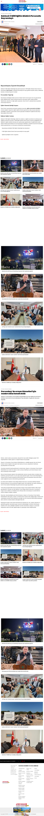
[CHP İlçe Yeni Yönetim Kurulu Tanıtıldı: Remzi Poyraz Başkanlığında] (11, 183)
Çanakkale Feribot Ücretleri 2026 (30, 782)
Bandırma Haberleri (39, 23)
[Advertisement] (22, 74)
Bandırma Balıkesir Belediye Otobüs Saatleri (22, 797)
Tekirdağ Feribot (22, 768)
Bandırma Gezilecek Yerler (29, 773)
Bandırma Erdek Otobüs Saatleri (21, 789)
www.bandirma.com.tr (13, 814)
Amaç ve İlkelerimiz (36, 772)
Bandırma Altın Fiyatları (21, 776)
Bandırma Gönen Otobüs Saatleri (22, 786)
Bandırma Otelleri (30, 771)
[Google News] (40, 64)
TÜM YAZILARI (39, 21)
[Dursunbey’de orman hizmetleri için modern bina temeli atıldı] (33, 166)
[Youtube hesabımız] (22, 761)
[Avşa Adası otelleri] (22, 810)
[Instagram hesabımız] (20, 761)
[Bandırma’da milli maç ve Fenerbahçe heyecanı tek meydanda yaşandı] (11, 166)
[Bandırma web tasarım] (22, 10)
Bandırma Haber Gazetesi (9, 21)
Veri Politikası (36, 770)
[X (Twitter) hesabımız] (18, 761)
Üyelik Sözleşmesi (37, 774)
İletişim (35, 768)
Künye (35, 778)
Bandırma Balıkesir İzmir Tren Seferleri (22, 782)
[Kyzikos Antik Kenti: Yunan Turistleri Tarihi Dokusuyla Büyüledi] (33, 183)
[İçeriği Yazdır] (11, 64)
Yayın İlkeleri (36, 776)
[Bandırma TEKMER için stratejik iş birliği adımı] (11, 200)
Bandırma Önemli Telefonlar (30, 776)
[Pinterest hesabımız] (24, 761)
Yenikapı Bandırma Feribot (22, 771)
